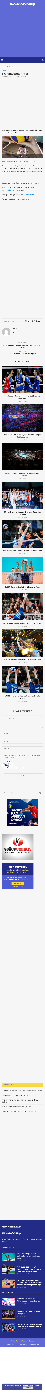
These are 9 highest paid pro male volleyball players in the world (28, 1256)
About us (24, 1341)
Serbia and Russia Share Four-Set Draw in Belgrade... (22, 397)
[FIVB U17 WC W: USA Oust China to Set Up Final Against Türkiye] (8, 1327)
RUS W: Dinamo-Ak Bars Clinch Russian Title (22, 659)
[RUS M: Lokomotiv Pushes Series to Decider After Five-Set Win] (22, 679)
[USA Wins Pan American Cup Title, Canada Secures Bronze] (8, 1302)
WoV (10, 77)
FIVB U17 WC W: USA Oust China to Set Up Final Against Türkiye (29, 1325)
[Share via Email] (39, 321)
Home (4, 67)
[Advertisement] (22, 31)
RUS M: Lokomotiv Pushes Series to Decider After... (22, 697)
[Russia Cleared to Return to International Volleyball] (22, 456)
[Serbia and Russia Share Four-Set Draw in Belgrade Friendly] (22, 379)
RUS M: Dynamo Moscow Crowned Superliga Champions (22, 513)
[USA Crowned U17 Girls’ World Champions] (8, 1314)
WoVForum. (30, 195)
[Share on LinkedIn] (30, 321)
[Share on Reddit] (32, 321)
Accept (28, 1388)
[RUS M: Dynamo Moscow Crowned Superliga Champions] (22, 495)
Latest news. (24, 199)
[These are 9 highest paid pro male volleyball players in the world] (8, 1257)
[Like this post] (21, 321)
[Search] (43, 60)
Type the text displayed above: (14, 768)
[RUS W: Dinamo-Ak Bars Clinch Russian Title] (22, 643)
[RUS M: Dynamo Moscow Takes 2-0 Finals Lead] (22, 534)
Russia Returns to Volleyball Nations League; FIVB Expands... (22, 435)
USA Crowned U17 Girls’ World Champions (16, 1095)
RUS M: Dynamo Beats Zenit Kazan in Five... (22, 587)
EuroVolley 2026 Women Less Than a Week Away (19, 1111)
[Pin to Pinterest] (28, 321)
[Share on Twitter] (26, 321)
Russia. (36, 183)
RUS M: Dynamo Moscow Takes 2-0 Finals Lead (22, 550)
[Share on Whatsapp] (34, 321)
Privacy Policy (15, 1341)
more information (15, 1388)
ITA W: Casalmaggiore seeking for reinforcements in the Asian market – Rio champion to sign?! (29, 1282)
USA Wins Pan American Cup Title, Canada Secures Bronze (22, 1091)
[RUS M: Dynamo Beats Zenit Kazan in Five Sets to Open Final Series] (22, 570)
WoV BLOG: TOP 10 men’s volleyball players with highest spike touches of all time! (29, 1269)
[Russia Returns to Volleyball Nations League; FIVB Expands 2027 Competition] (22, 418)
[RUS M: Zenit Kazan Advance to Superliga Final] (22, 606)
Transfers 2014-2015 (12, 190)
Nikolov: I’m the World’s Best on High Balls (16, 1107)
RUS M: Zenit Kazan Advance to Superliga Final (22, 623)
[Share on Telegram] (37, 321)
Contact (31, 1341)
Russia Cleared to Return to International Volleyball (22, 474)
